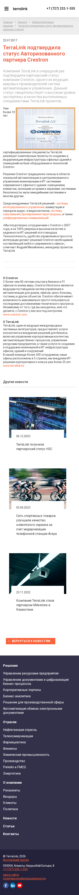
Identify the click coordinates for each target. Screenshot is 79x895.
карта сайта (11, 874)
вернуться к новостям (31, 641)
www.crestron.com (15, 314)
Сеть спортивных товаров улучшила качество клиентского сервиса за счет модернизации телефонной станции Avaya (36, 525)
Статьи (8, 826)
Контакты (11, 834)
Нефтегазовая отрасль (20, 730)
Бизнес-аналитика (17, 696)
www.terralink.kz (13, 365)
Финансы (10, 748)
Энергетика (12, 773)
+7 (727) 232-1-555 (60, 8)
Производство (14, 761)
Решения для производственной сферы (33, 702)
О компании (12, 783)
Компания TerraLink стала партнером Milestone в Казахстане (35, 605)
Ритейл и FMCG (14, 767)
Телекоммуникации (18, 736)
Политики (10, 809)
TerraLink (20, 8)
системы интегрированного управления (35, 205)
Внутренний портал (16, 860)
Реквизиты (11, 790)
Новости (22, 22)
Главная (8, 22)
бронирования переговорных (41, 214)
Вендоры (10, 797)
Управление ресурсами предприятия (31, 673)
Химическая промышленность (26, 755)
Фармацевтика (14, 742)
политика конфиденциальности (24, 878)
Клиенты (10, 803)
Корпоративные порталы (22, 690)
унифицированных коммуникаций (26, 218)
